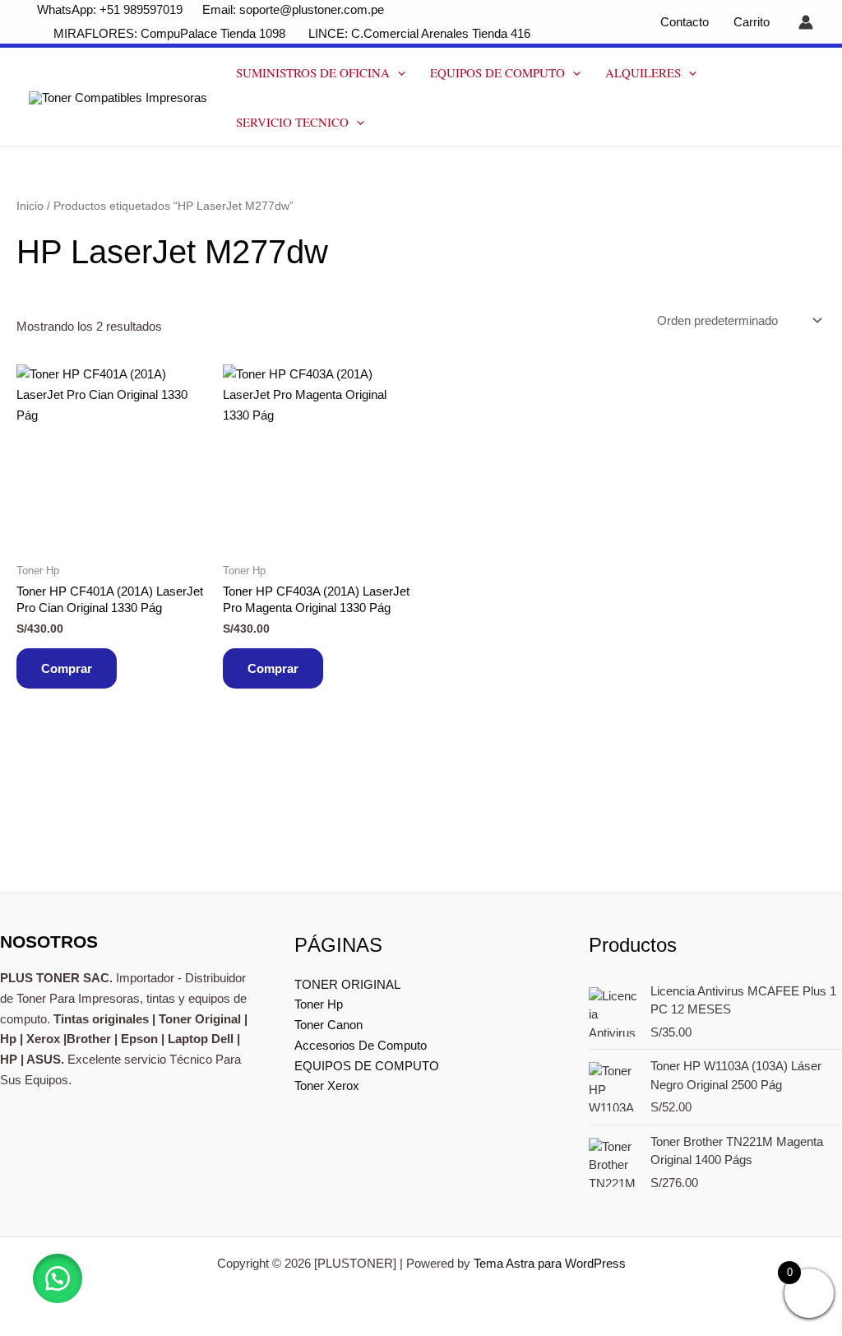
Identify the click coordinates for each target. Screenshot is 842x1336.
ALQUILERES (643, 72)
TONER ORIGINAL (347, 984)
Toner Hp (318, 1004)
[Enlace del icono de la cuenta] (805, 22)
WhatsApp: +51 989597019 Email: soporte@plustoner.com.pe (210, 9)
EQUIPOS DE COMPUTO (497, 72)
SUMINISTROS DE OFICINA (313, 72)
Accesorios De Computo (360, 1045)
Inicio (30, 206)
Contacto (684, 22)
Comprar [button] (66, 668)
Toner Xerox (326, 1085)
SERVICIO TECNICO (292, 122)
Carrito (751, 22)
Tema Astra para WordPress (550, 1263)
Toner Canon (328, 1025)
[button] (397, 72)
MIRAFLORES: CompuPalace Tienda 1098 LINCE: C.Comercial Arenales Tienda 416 (293, 33)
